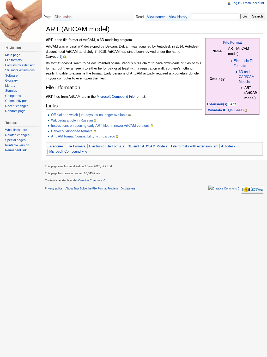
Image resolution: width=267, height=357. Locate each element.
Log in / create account (248, 3)
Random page (15, 111)
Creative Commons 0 (91, 180)
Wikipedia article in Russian (72, 120)
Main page (12, 55)
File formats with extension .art (194, 146)
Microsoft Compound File (116, 97)
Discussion (63, 17)
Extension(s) (217, 104)
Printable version (17, 145)
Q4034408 (236, 110)
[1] (60, 57)
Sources (11, 91)
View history (178, 17)
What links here (16, 130)
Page (47, 17)
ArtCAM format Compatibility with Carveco (83, 136)
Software (11, 75)
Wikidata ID (217, 110)
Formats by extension (20, 65)
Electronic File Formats (106, 146)
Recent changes (16, 106)
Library (10, 86)
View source (156, 17)
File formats (13, 60)
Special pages (15, 140)
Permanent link (16, 150)
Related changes (17, 135)
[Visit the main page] (21, 21)
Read (140, 17)
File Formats (76, 146)
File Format (232, 42)
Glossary (11, 80)
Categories (55, 146)
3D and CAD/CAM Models (246, 77)
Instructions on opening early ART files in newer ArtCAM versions (100, 126)
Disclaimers (128, 188)
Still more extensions (20, 70)
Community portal (17, 101)
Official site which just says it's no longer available (89, 115)
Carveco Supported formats (72, 131)
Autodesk (228, 146)
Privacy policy (54, 188)
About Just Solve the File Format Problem (91, 188)
